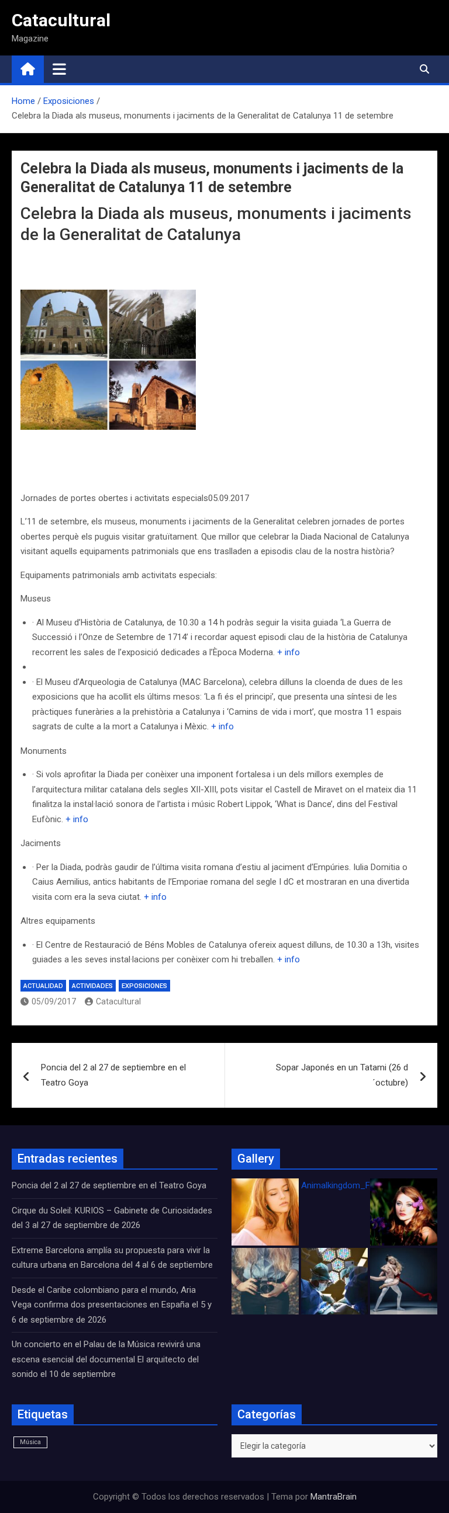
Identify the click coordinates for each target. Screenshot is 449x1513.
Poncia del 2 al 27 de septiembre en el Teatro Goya (113, 1075)
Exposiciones (144, 986)
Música (30, 1442)
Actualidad (43, 986)
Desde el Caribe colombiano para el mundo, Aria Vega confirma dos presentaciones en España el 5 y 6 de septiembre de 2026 (112, 1305)
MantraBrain (333, 1496)
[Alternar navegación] (59, 68)
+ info (288, 652)
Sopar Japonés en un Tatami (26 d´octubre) (342, 1075)
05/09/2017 (54, 1001)
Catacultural (61, 20)
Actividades (92, 986)
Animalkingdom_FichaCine (352, 1185)
